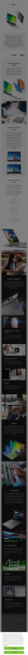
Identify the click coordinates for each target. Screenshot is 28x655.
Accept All (14, 652)
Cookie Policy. (5, 645)
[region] (14, 643)
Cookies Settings (14, 648)
